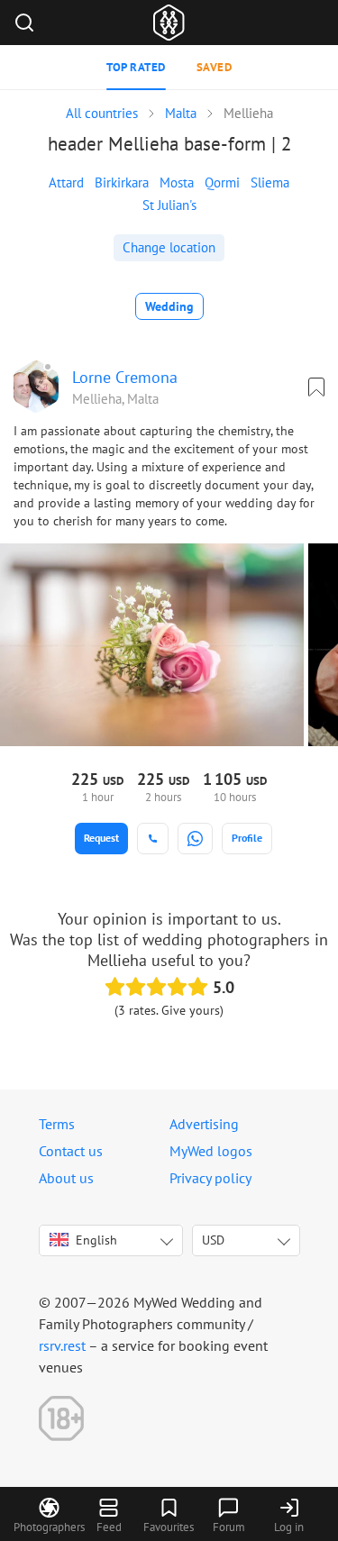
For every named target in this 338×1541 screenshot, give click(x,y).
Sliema (270, 182)
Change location (169, 247)
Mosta (177, 182)
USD (213, 1240)
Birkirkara (122, 182)
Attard (66, 182)
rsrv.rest (62, 1345)
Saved (214, 67)
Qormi (222, 182)
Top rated (136, 67)
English (96, 1240)
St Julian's (169, 205)
